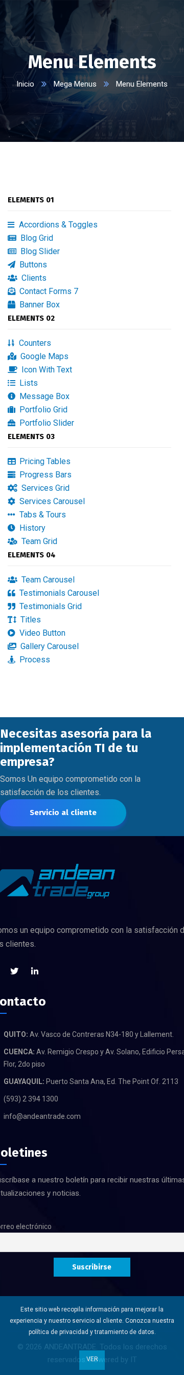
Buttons (32, 264)
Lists (27, 383)
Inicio (25, 84)
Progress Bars (44, 475)
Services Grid (44, 488)
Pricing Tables (44, 461)
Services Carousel (51, 501)
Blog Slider (39, 251)
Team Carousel (47, 580)
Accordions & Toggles (57, 225)
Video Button (41, 633)
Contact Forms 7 (47, 291)
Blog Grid (35, 238)
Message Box (43, 396)
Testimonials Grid (49, 606)
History (31, 528)
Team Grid (38, 541)
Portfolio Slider (45, 423)
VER (92, 1359)
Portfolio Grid (42, 409)
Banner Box (38, 304)
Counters (34, 343)
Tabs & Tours (41, 514)
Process (33, 659)
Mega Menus (75, 84)
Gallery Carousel (48, 646)
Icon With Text (45, 369)
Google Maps (43, 356)
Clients (33, 278)
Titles (29, 619)
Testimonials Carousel (58, 593)
